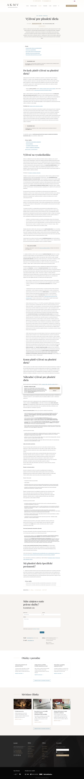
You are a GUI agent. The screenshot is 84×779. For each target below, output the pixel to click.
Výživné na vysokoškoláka (31, 49)
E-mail (43, 612)
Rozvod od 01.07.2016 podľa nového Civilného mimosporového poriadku (40, 713)
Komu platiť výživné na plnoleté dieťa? (33, 51)
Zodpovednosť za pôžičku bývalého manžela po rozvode (41, 665)
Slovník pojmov (44, 746)
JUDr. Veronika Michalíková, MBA (48, 23)
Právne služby (33, 5)
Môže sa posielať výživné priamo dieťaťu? (48, 88)
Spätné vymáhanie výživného (34, 172)
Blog (43, 749)
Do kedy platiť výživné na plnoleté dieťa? (34, 48)
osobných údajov (36, 628)
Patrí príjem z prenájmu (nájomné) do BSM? (59, 665)
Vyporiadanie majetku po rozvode (32, 145)
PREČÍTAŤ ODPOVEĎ (18, 673)
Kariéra (43, 758)
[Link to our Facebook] (14, 755)
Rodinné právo (45, 15)
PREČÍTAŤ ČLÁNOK (18, 719)
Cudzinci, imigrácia (31, 746)
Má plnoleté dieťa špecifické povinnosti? (34, 54)
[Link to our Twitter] (16, 755)
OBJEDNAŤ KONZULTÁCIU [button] (71, 5)
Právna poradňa (44, 751)
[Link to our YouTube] (18, 755)
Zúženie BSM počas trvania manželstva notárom (60, 712)
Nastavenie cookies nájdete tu (32, 391)
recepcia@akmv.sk (47, 0)
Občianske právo (30, 756)
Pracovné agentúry (31, 749)
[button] (74, 1)
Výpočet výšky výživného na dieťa (36, 106)
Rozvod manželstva (29, 143)
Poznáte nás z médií (30, 770)
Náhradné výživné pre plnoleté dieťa (33, 53)
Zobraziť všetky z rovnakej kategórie (31, 149)
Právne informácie (45, 756)
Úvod (27, 5)
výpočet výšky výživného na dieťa (48, 384)
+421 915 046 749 (37, 0)
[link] (58, 5)
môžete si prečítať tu (31, 392)
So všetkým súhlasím (54, 388)
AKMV (13, 6)
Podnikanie (30, 748)
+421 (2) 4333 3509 (18, 750)
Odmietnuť (54, 390)
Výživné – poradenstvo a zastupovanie (32, 147)
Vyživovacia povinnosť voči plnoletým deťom (43, 90)
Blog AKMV (40, 15)
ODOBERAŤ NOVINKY (62, 755)
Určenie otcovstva (19, 711)
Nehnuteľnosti (30, 751)
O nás (50, 5)
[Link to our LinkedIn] (20, 755)
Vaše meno (25, 612)
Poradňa (45, 5)
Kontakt (55, 5)
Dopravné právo (30, 755)
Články (39, 5)
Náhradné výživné (51, 557)
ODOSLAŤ (42, 632)
